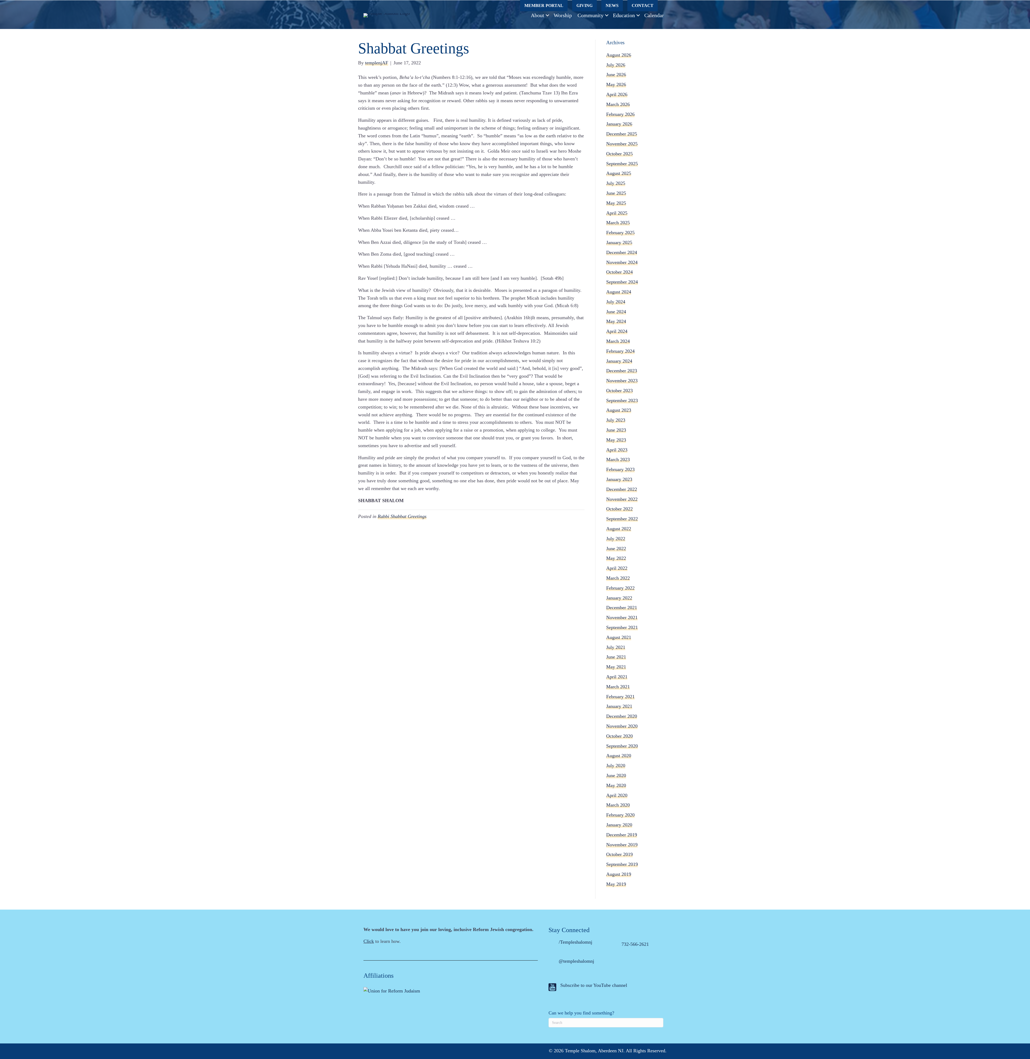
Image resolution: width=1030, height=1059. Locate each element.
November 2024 (622, 262)
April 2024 (616, 331)
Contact (642, 5)
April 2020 (616, 795)
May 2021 (616, 667)
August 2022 (618, 528)
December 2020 (621, 716)
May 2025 (616, 203)
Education (624, 15)
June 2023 (616, 430)
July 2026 (615, 65)
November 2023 (622, 380)
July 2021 (615, 647)
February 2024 (620, 351)
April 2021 (616, 676)
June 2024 (616, 311)
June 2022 (616, 548)
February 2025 (620, 232)
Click (368, 941)
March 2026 (618, 104)
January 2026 (619, 124)
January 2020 (619, 825)
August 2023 (618, 410)
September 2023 (622, 400)
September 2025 (622, 163)
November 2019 (622, 844)
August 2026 (618, 55)
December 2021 (621, 607)
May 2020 (616, 785)
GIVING (584, 5)
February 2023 (620, 469)
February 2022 (620, 588)
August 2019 (618, 874)
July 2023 (615, 420)
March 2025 (618, 222)
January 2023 (619, 479)
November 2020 (622, 726)
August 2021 (618, 637)
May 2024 (616, 321)
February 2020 (620, 815)
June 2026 (616, 74)
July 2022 (615, 538)
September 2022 (622, 518)
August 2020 (618, 755)
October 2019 (619, 854)
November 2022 (622, 499)
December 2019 (621, 834)
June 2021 (616, 657)
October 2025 (619, 153)
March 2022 (618, 578)
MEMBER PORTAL (543, 5)
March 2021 (618, 686)
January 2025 (619, 242)
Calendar (654, 15)
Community (590, 15)
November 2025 (622, 143)
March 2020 (618, 805)
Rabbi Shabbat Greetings (402, 516)
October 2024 (619, 272)
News (612, 5)
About (537, 15)
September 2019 (622, 864)
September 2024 (622, 282)
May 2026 (616, 84)
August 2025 (618, 173)
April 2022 (616, 568)
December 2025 (621, 134)
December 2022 (621, 489)
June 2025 (616, 193)
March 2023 (618, 459)
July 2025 (615, 183)
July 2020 (615, 765)
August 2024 (618, 292)
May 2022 (616, 558)
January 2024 (619, 361)
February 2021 (620, 696)
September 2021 (622, 627)
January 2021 (619, 706)
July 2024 (615, 301)
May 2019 (616, 884)
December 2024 (621, 252)
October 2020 (619, 736)
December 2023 (621, 370)
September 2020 (622, 746)
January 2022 (619, 598)
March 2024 (618, 341)
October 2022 (619, 509)
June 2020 (616, 775)
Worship (563, 15)
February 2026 (620, 114)
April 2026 (616, 94)
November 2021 (622, 617)
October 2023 (619, 390)
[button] (547, 15)
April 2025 (616, 213)
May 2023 (616, 440)
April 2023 (616, 450)
